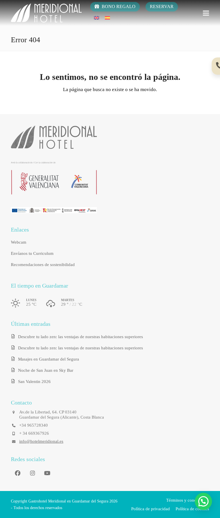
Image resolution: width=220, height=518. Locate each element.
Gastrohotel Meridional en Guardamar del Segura (68, 501)
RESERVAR (162, 6)
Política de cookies (192, 509)
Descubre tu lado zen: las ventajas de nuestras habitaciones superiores (80, 336)
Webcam (18, 242)
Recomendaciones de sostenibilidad (43, 264)
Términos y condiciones (187, 500)
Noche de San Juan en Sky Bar (45, 370)
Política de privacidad (150, 509)
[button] (206, 13)
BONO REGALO (118, 6)
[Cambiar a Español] (107, 18)
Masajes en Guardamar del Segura (48, 359)
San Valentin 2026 (34, 381)
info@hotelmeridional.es (41, 441)
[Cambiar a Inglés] (96, 18)
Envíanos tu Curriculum (32, 253)
